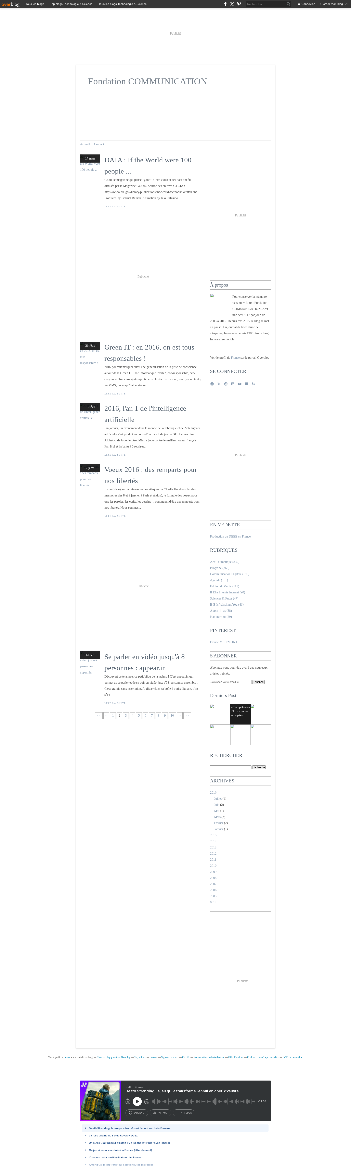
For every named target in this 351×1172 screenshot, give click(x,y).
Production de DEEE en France (230, 536)
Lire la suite (115, 206)
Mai (216, 810)
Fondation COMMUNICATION (147, 81)
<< (99, 715)
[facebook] (225, 4)
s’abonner (139, 1113)
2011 (213, 859)
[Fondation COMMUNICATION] (220, 304)
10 (172, 715)
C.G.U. (185, 1057)
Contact (99, 144)
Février (218, 823)
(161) (219, 580)
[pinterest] (238, 4)
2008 (213, 878)
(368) (219, 568)
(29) (221, 616)
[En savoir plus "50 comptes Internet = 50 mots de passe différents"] (220, 714)
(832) (224, 562)
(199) (229, 574)
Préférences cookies (292, 1057)
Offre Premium (235, 1057)
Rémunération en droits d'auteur (209, 1057)
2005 (213, 896)
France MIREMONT (223, 642)
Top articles (139, 1057)
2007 (213, 884)
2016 (213, 792)
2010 (213, 865)
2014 (213, 841)
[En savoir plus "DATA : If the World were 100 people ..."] (261, 734)
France (235, 357)
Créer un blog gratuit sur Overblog (113, 1057)
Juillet (218, 798)
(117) (224, 586)
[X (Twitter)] (232, 4)
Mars (217, 817)
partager (163, 1113)
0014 (213, 902)
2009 (213, 871)
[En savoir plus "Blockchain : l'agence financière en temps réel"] (220, 734)
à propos (186, 1113)
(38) (221, 610)
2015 (213, 835)
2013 (213, 847)
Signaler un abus (169, 1057)
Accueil (85, 144)
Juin (216, 804)
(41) (227, 604)
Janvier (218, 829)
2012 (213, 853)
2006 (213, 890)
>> (187, 715)
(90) (227, 592)
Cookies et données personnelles (262, 1057)
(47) (224, 598)
